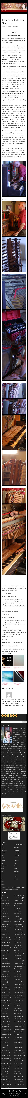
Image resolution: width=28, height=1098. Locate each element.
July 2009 (16, 1034)
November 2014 (5, 1060)
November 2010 (18, 992)
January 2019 (4, 942)
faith (2, 855)
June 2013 (16, 911)
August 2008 (17, 1063)
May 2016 (3, 1013)
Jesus (2, 873)
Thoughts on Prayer (6, 667)
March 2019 (4, 937)
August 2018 (4, 953)
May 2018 (3, 955)
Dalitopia (17, 1096)
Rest (15, 866)
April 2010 (16, 1011)
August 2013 (17, 905)
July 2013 (16, 908)
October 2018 (4, 950)
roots (15, 868)
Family (3, 860)
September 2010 (18, 997)
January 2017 (4, 992)
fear (2, 863)
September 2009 (18, 1029)
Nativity (16, 858)
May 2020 (3, 913)
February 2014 (5, 1084)
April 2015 (4, 1047)
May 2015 (3, 1045)
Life (2, 879)
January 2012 (17, 955)
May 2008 (16, 1071)
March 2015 (4, 1050)
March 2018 (4, 961)
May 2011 (16, 976)
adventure (4, 845)
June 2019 (3, 929)
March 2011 (17, 982)
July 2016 (3, 1008)
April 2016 (4, 1016)
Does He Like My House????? (17, 683)
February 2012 (17, 953)
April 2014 (4, 1079)
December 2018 (5, 945)
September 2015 (5, 1034)
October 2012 (17, 932)
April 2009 (17, 1042)
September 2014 (5, 1066)
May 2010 (16, 1008)
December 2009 (18, 1021)
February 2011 (17, 984)
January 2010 (17, 1018)
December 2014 (5, 1058)
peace (15, 863)
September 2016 (5, 1003)
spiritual (16, 871)
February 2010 (18, 1016)
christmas (4, 850)
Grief (2, 868)
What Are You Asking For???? (18, 667)
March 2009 (17, 1045)
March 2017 (4, 987)
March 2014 (4, 1082)
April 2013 (16, 916)
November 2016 (5, 997)
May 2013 (16, 913)
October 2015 (4, 1032)
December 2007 (18, 1084)
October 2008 (17, 1058)
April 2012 (16, 947)
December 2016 (5, 995)
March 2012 (17, 950)
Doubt (3, 852)
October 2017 (4, 974)
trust (15, 876)
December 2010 (18, 990)
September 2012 (18, 934)
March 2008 (17, 1076)
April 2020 (4, 916)
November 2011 (18, 961)
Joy (2, 876)
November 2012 (18, 929)
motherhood (17, 855)
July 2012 (16, 940)
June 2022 (3, 898)
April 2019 (4, 934)
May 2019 (3, 932)
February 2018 (5, 963)
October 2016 (4, 1000)
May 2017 (3, 982)
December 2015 (5, 1026)
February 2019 (5, 940)
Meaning (16, 850)
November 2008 (18, 1055)
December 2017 (5, 968)
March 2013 (17, 919)
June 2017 (3, 979)
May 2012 (16, 945)
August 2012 (17, 937)
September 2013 (18, 903)
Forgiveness (4, 866)
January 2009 (17, 1050)
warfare (16, 879)
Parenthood (17, 860)
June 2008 (16, 1068)
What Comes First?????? (5, 683)
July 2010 (16, 1003)
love (2, 881)
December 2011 (18, 958)
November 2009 (18, 1024)
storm (15, 873)
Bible (2, 847)
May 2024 (3, 895)
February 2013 (17, 921)
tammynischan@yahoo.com (16, 792)
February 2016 (5, 1021)
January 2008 (17, 1082)
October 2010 (17, 995)
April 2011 (16, 979)
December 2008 (18, 1053)
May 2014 (3, 1076)
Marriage (16, 847)
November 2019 (5, 921)
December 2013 (18, 895)
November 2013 (18, 898)
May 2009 (16, 1039)
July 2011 (16, 971)
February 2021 (5, 903)
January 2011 (17, 987)
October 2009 (17, 1026)
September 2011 (18, 966)
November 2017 (5, 971)
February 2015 (5, 1053)
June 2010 (16, 1005)
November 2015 (5, 1029)
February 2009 (18, 1047)
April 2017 (4, 984)
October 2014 (4, 1063)
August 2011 (17, 968)
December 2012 (18, 926)
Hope (2, 871)
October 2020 (5, 905)
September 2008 (18, 1060)
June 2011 (16, 974)
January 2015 (4, 1055)
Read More (4, 796)
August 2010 (17, 1000)
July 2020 (3, 911)
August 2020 (4, 908)
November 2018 (5, 947)
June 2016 (3, 1011)
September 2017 (5, 976)
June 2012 (16, 942)
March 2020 (4, 919)
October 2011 (17, 963)
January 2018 (4, 966)
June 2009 (16, 1037)
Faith (10, 26)
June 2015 (3, 1042)
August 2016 (4, 1005)
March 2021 (4, 900)
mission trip (17, 852)
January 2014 (4, 1087)
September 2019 (5, 926)
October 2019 (4, 924)
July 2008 (16, 1066)
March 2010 (17, 1013)
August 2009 (17, 1032)
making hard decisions (20, 845)
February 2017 (5, 990)
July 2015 (3, 1039)
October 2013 (17, 900)
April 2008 (17, 1074)
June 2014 (3, 1074)
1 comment (15, 26)
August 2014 (4, 1068)
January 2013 (17, 924)
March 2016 (4, 1018)
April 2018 (4, 958)
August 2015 (4, 1037)
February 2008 (18, 1079)
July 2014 (3, 1071)
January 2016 (4, 1024)
